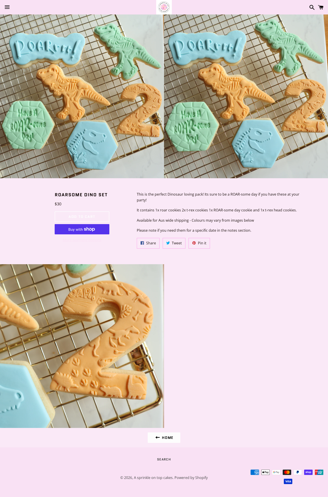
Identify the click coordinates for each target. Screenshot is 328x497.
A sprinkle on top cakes (153, 477)
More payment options (82, 239)
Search (164, 459)
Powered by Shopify (191, 477)
